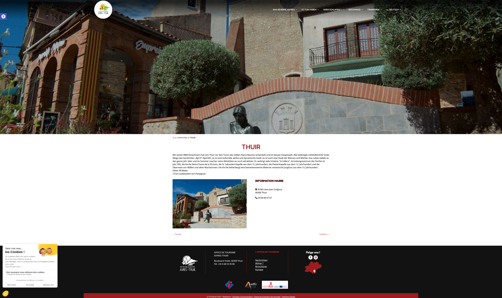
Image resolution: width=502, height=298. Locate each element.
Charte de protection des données (267, 297)
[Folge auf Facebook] (310, 257)
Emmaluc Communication (242, 297)
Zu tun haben (308, 9)
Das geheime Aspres (284, 9)
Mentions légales (288, 297)
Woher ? (259, 263)
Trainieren (373, 9)
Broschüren (261, 266)
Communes (182, 138)
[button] (3, 16)
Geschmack (354, 9)
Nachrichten (261, 260)
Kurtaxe (259, 269)
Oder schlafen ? (332, 9)
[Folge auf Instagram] (316, 257)
